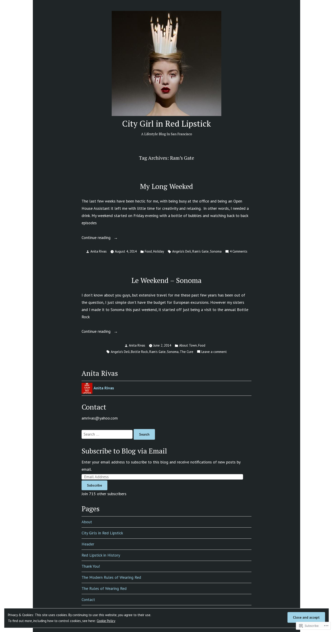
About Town (188, 345)
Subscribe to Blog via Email (124, 451)
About (87, 521)
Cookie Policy (106, 621)
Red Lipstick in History (101, 555)
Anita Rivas (98, 251)
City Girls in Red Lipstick (102, 533)
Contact (88, 599)
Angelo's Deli (181, 251)
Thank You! (91, 566)
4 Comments (238, 252)
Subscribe (94, 485)
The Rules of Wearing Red (104, 588)
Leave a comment (214, 352)
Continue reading (97, 238)
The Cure (186, 352)
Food (148, 251)
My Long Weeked (166, 186)
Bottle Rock (139, 352)
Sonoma (216, 251)
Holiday (158, 251)
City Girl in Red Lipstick (166, 123)
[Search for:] (108, 434)
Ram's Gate (200, 251)
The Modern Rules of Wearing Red (111, 577)
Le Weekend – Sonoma (166, 280)
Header (88, 544)
